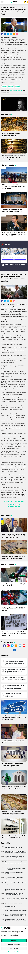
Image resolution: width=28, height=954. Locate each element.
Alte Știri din (6, 114)
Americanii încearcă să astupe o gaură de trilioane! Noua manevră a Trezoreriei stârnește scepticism (13, 277)
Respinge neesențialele (14, 944)
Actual (11, 17)
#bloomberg (4, 86)
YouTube (24, 645)
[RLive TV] (6, 245)
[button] (26, 928)
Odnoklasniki (14, 34)
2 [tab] (12, 270)
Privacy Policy (16, 951)
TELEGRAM (15, 506)
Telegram (11, 34)
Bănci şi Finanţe (13, 284)
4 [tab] (14, 270)
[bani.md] (14, 2)
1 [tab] (10, 270)
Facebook (2, 34)
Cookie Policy (9, 951)
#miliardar (17, 86)
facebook (4, 645)
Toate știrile (5, 843)
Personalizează (14, 948)
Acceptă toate (14, 940)
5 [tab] (16, 270)
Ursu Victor (19, 284)
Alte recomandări (7, 165)
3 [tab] (13, 270)
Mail (17, 34)
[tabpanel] (14, 257)
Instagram (8, 645)
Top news (5, 656)
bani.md (15, 17)
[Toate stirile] (4, 2)
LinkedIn (5, 34)
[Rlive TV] (25, 2)
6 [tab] (17, 270)
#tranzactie (10, 86)
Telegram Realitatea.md (16, 90)
